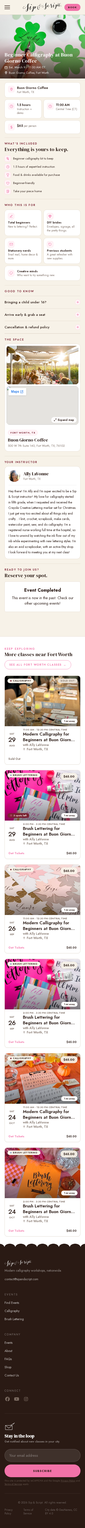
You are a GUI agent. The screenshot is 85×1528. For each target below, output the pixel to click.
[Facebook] (7, 1399)
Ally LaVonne (36, 473)
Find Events (12, 1302)
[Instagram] (26, 1399)
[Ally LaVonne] (14, 476)
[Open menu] (8, 7)
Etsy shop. (67, 546)
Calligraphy (12, 1311)
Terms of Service (13, 1484)
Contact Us (12, 1375)
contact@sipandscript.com (21, 1279)
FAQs (8, 1359)
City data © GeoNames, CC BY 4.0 (61, 1511)
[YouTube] (16, 1399)
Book (72, 7)
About (8, 1351)
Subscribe (42, 1471)
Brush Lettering (14, 1319)
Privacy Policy (68, 1480)
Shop (8, 1367)
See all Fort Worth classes (37, 665)
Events (8, 1342)
